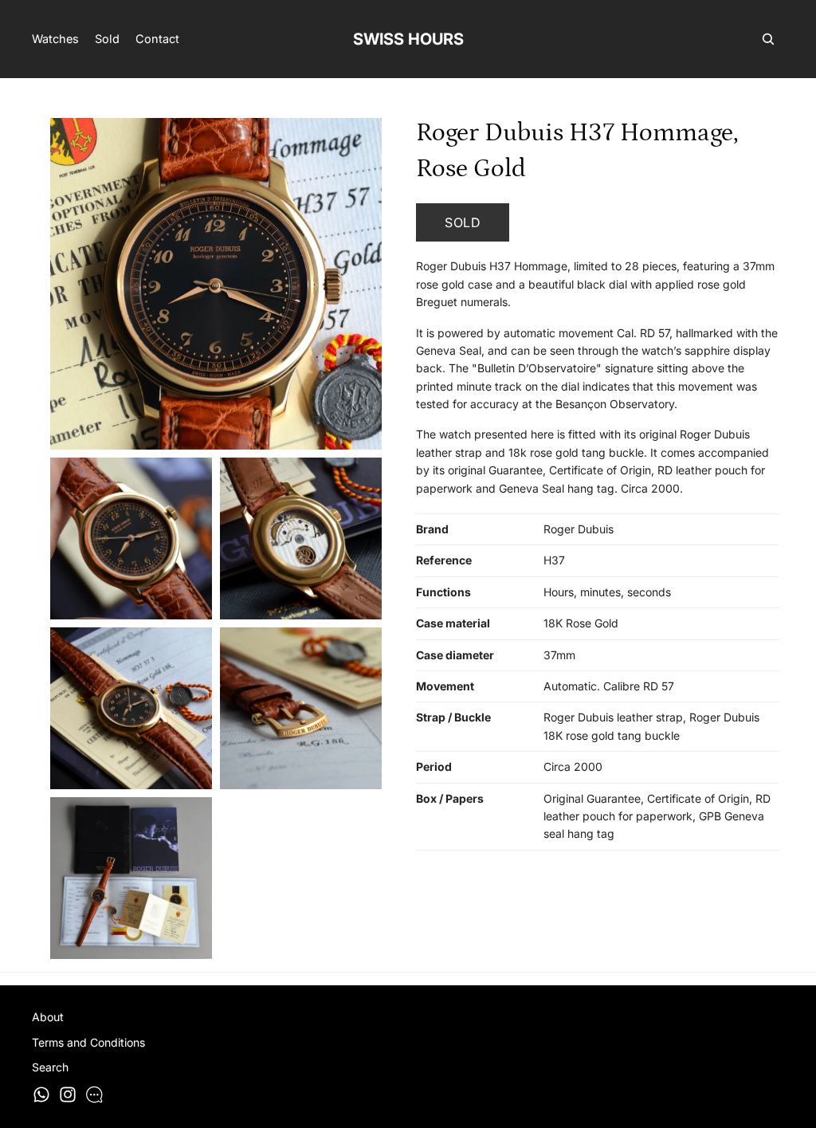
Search (50, 1067)
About (48, 1017)
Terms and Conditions (88, 1042)
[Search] (768, 39)
